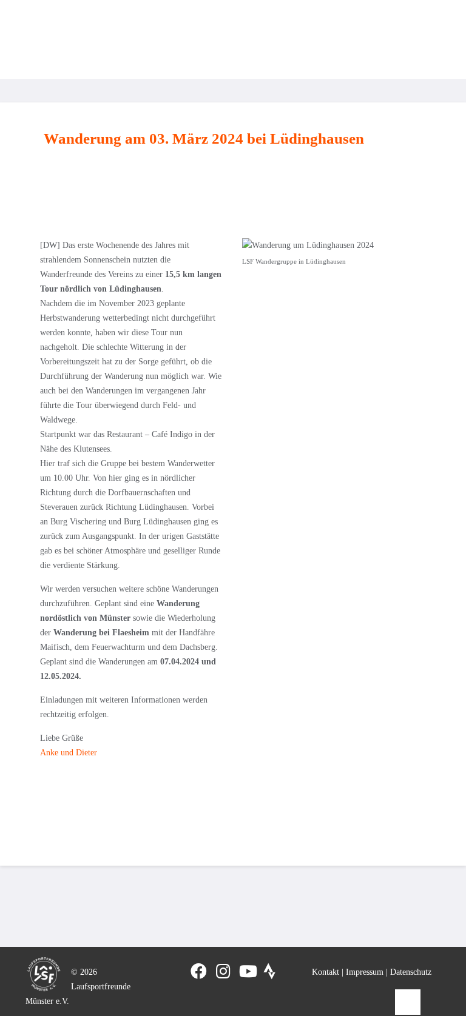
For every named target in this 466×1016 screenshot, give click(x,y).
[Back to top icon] (407, 1002)
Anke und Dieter (68, 752)
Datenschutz (410, 972)
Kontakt (325, 972)
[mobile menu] (427, 39)
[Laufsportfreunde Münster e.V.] (49, 39)
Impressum (364, 972)
